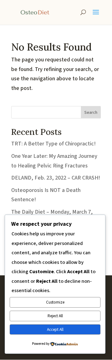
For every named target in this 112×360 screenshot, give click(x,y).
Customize (55, 302)
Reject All (55, 316)
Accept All (55, 329)
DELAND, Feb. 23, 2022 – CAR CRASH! (55, 178)
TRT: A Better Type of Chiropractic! (53, 144)
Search (90, 112)
